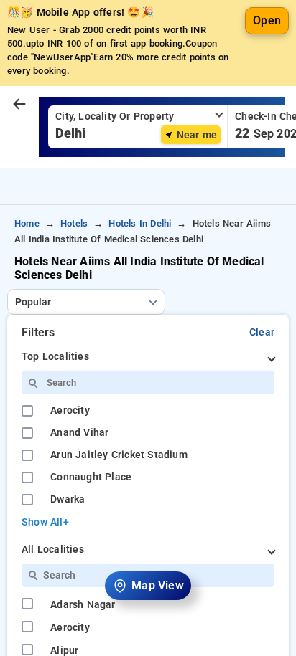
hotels (74, 223)
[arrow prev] (19, 104)
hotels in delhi (139, 223)
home (27, 223)
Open (267, 20)
